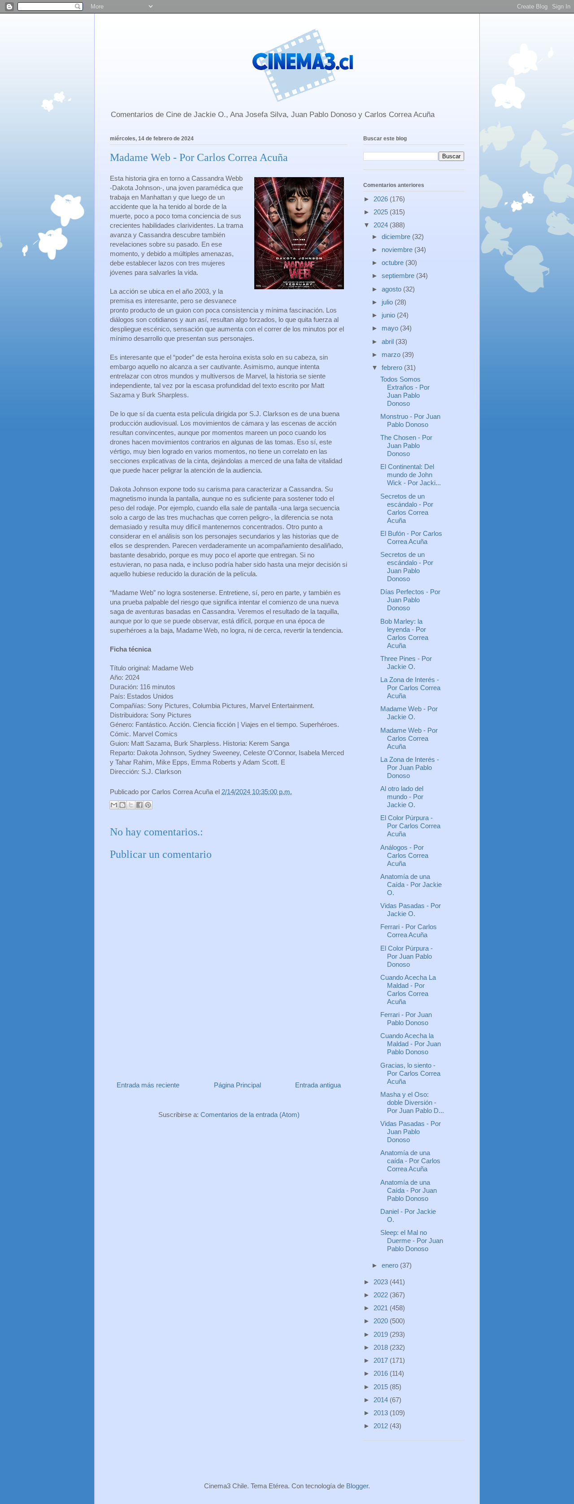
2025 (382, 212)
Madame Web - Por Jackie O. (409, 713)
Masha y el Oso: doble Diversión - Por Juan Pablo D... (412, 1102)
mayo (391, 328)
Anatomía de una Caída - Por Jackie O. (411, 884)
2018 (382, 1347)
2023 (382, 1282)
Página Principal (237, 1085)
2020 (382, 1321)
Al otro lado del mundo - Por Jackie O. (401, 797)
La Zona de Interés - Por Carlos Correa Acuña (410, 688)
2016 (382, 1373)
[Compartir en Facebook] (139, 804)
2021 (382, 1308)
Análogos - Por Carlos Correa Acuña (404, 855)
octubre (393, 262)
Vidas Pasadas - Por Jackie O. (410, 909)
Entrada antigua (318, 1085)
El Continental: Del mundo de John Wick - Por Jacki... (410, 475)
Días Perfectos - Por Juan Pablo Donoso (410, 600)
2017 (382, 1360)
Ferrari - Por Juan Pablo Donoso (406, 1018)
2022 (382, 1295)
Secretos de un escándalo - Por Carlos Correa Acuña (406, 508)
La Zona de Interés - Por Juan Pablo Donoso (409, 767)
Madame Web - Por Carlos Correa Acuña (409, 738)
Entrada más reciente (148, 1085)
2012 (382, 1426)
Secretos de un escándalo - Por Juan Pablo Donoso (406, 566)
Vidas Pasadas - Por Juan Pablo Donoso (410, 1131)
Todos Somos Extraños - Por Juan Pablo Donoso (405, 391)
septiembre (399, 275)
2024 (382, 225)
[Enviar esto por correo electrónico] (113, 804)
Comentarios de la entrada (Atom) (250, 1114)
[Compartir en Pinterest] (148, 804)
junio (389, 315)
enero (391, 1265)
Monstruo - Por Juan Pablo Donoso (410, 420)
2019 (382, 1334)
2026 (382, 199)
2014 (382, 1400)
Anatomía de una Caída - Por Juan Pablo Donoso (408, 1190)
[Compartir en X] (130, 804)
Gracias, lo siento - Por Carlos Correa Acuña (410, 1073)
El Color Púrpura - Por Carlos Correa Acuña (410, 826)
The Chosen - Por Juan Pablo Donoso (406, 445)
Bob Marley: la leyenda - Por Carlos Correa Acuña (404, 633)
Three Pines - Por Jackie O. (406, 662)
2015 (382, 1387)
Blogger (357, 1486)
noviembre (398, 249)
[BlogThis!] (122, 804)
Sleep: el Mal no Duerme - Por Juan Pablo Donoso (411, 1240)
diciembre (397, 236)
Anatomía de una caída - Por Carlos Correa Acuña (410, 1161)
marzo (392, 354)
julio (388, 302)
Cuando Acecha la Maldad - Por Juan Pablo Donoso (410, 1044)
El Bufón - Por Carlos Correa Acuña (411, 537)
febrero (393, 367)
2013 (382, 1413)
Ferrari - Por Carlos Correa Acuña (408, 931)
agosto (392, 289)
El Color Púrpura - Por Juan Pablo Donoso (406, 956)
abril (389, 341)
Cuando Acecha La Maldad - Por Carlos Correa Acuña (408, 989)
